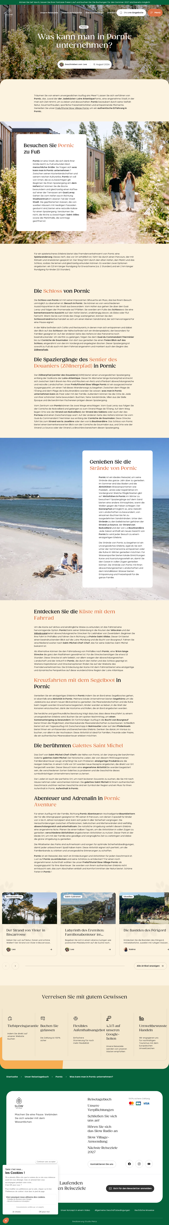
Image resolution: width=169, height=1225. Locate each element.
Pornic (59, 1077)
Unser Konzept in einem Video (75, 1210)
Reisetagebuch (99, 1099)
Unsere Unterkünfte (72, 13)
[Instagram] (139, 1164)
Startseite (12, 1077)
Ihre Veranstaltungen (118, 13)
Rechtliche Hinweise (144, 1210)
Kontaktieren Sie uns (101, 1164)
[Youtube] (149, 1164)
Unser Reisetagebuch (37, 1077)
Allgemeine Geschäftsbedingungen (112, 1210)
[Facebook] (129, 1164)
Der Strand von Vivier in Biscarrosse (25, 932)
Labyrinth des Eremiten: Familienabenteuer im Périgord (84, 933)
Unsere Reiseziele (49, 13)
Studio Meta (91, 1221)
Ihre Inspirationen (95, 13)
